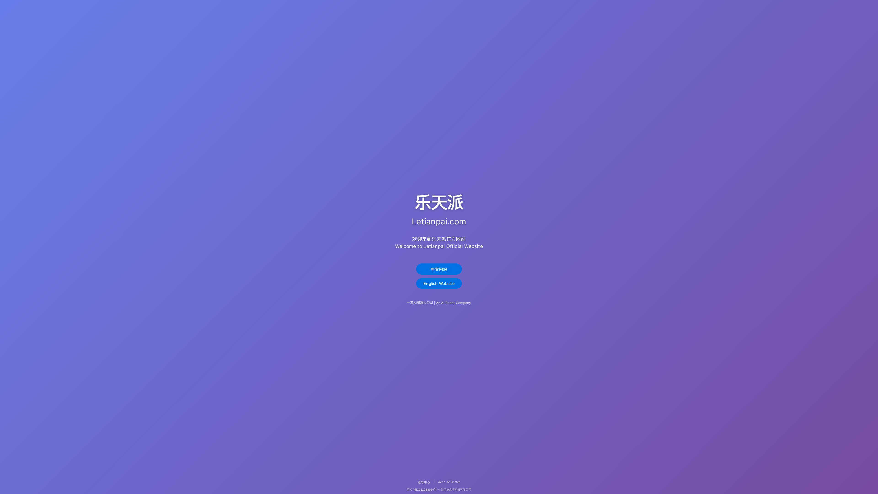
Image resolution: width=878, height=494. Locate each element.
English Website (439, 283)
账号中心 (424, 482)
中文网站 (439, 269)
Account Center (449, 482)
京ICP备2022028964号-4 (423, 489)
